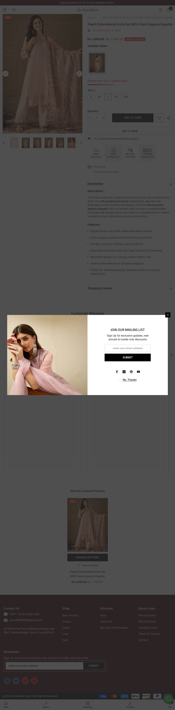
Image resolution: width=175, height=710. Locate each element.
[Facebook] (116, 371)
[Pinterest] (131, 371)
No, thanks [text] (130, 379)
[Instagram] (124, 371)
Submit (128, 357)
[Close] (167, 314)
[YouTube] (138, 371)
